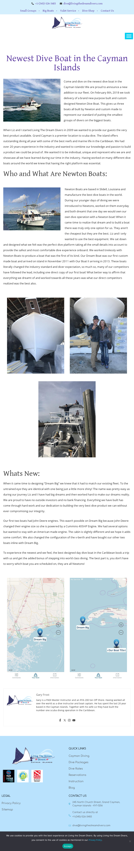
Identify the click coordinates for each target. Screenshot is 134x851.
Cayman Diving (79, 756)
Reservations (77, 775)
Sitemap (7, 809)
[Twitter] (64, 721)
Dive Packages (78, 762)
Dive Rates (76, 768)
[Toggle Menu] (129, 36)
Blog (72, 787)
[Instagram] (69, 721)
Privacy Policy (11, 803)
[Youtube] (73, 721)
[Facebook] (60, 721)
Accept (68, 846)
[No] (130, 841)
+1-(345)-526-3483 (82, 816)
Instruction (76, 781)
